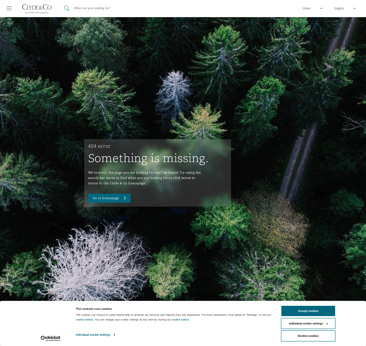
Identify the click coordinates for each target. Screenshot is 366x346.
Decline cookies (308, 335)
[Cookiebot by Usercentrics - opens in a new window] (50, 338)
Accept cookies (308, 310)
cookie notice (84, 319)
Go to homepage (106, 198)
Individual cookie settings (93, 334)
